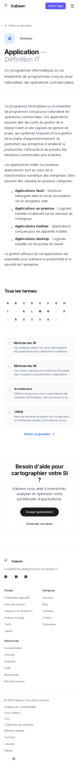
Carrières (47, 611)
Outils (7, 668)
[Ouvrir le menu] (72, 6)
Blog (45, 604)
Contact (47, 617)
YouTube (9, 737)
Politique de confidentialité (20, 706)
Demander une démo (39, 523)
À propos (47, 597)
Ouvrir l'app (55, 5)
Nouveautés (11, 674)
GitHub (8, 750)
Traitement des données (18, 724)
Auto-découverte (14, 604)
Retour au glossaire (20, 25)
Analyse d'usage (14, 617)
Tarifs (7, 624)
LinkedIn (9, 743)
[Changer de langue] (13, 758)
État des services (14, 681)
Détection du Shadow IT (18, 611)
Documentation (13, 648)
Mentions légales (14, 730)
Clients (8, 631)
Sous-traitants (12, 712)
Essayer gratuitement (39, 511)
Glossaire (9, 661)
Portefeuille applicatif (16, 597)
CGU (7, 718)
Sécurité (9, 654)
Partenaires (49, 624)
